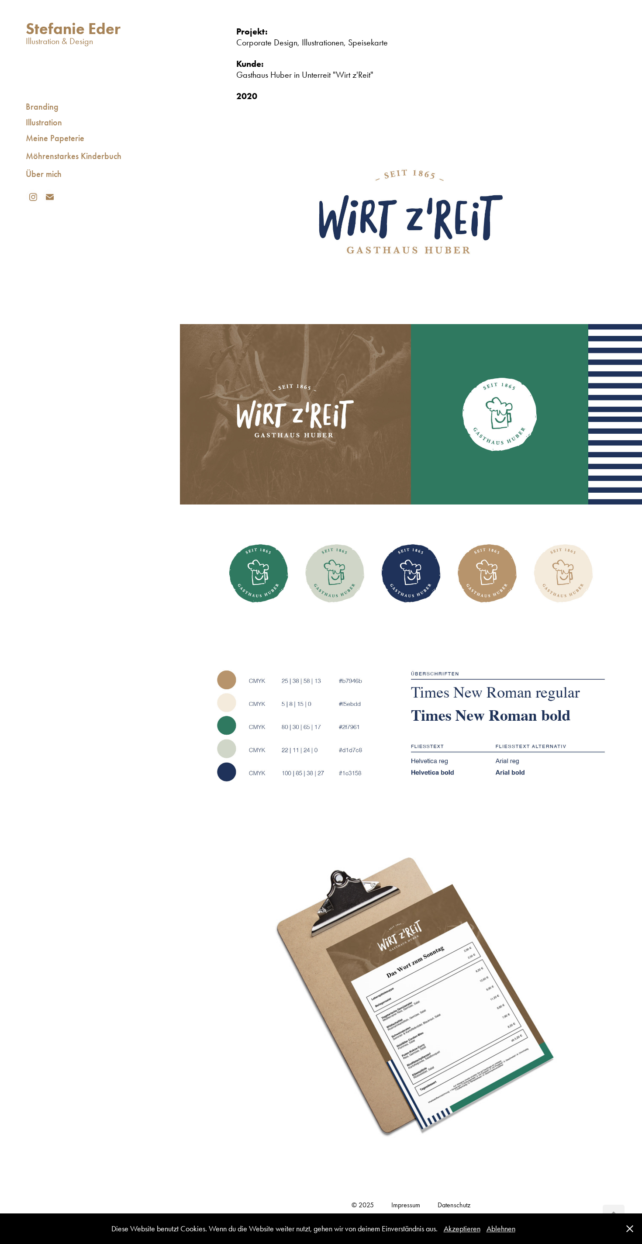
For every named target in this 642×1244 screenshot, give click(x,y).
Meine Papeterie (55, 138)
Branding (42, 106)
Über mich (44, 174)
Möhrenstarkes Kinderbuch (73, 156)
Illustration (44, 122)
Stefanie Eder (73, 28)
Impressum (405, 1205)
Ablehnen (501, 1229)
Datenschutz (454, 1205)
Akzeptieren (462, 1229)
